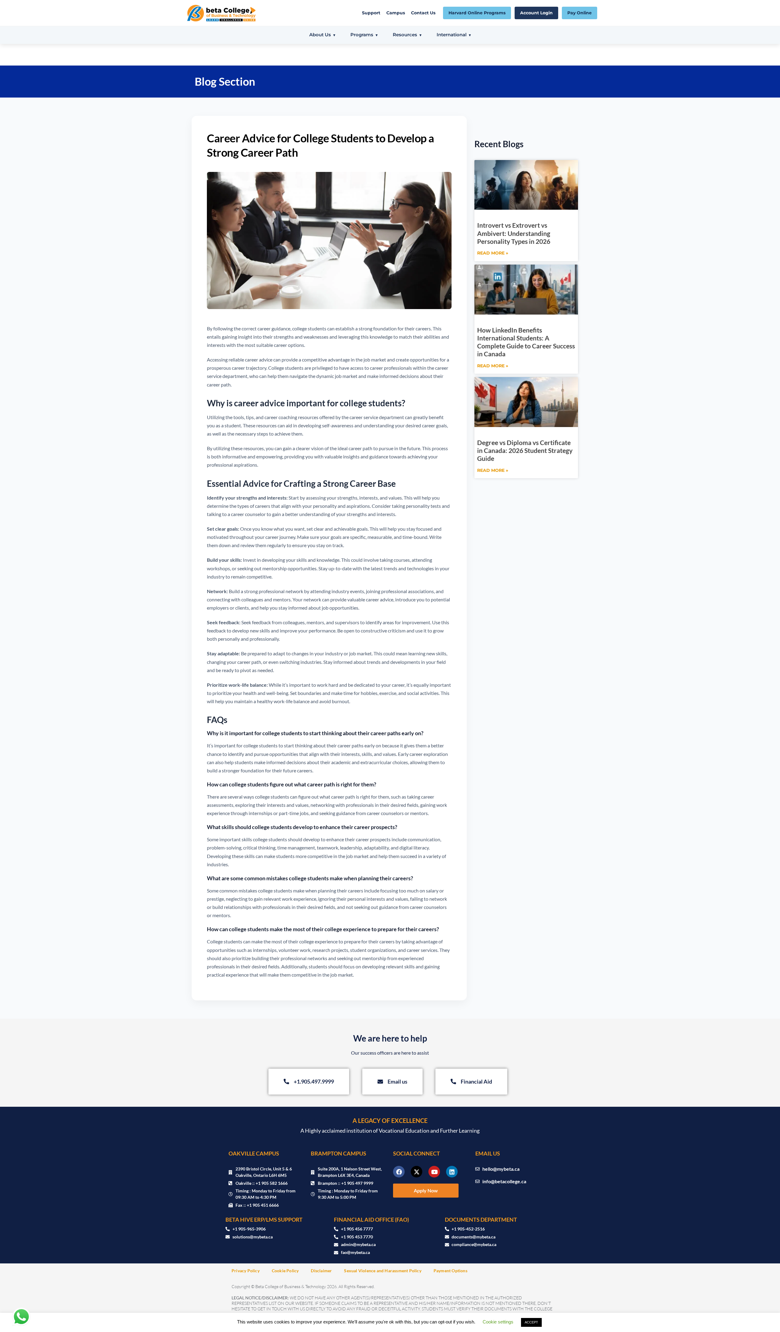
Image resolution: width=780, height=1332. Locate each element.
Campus (395, 13)
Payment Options (450, 1270)
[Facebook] (399, 1171)
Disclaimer (321, 1270)
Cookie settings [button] (498, 1321)
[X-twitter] (416, 1171)
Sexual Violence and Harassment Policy (382, 1270)
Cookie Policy (285, 1270)
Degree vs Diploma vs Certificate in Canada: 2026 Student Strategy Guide (525, 450)
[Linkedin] (452, 1171)
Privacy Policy (246, 1270)
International (451, 34)
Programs (361, 34)
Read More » (492, 253)
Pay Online (579, 13)
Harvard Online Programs (476, 13)
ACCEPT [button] (531, 1322)
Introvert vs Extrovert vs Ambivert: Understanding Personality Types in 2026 (513, 233)
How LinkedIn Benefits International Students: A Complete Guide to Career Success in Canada (526, 342)
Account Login (536, 13)
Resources (405, 34)
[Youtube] (434, 1171)
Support (371, 13)
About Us (320, 34)
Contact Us (423, 13)
